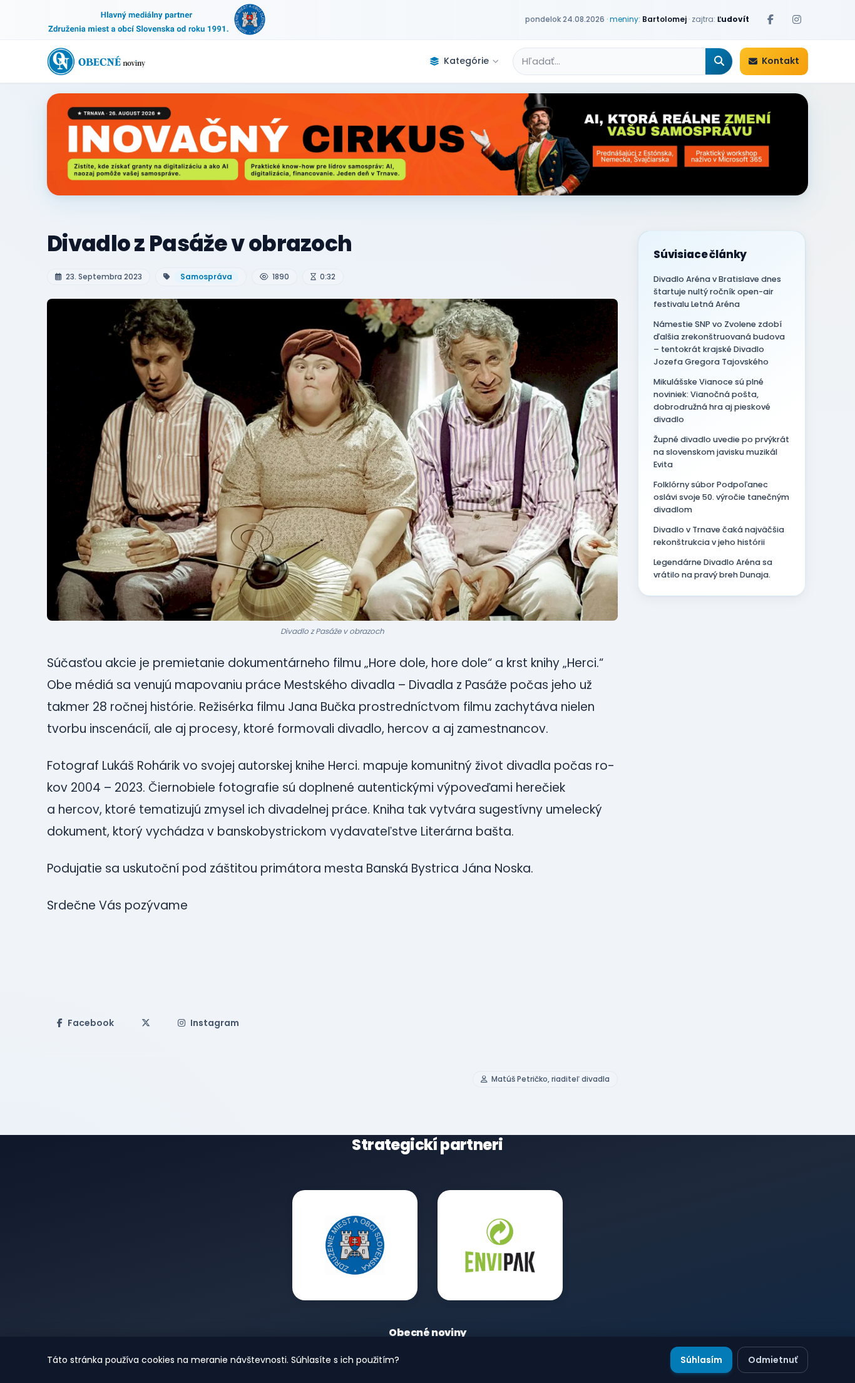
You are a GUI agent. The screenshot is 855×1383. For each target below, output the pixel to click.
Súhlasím (701, 1360)
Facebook (91, 1023)
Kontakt (780, 60)
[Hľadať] (718, 61)
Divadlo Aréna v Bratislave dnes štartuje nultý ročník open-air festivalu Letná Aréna (717, 291)
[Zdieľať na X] (145, 1022)
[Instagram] (797, 19)
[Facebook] (770, 19)
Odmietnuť (772, 1360)
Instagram (214, 1023)
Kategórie (466, 60)
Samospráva (206, 276)
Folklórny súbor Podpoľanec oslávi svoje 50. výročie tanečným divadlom (721, 497)
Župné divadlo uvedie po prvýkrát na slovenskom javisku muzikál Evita (721, 452)
